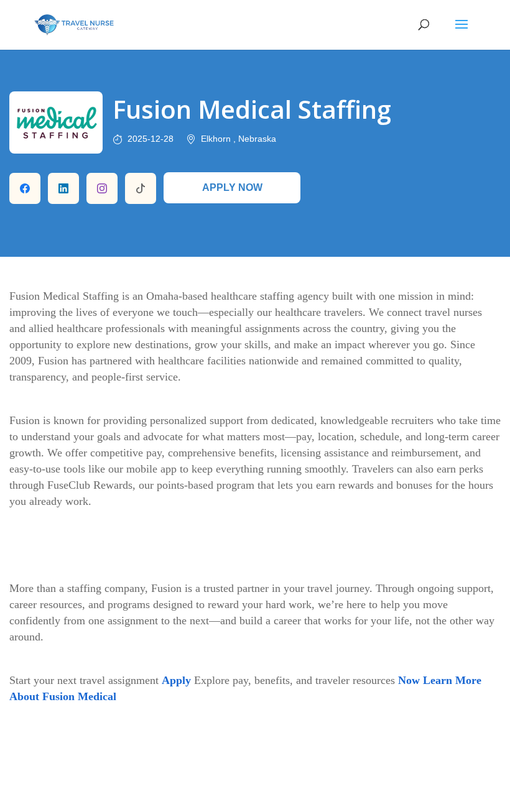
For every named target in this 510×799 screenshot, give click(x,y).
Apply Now (232, 187)
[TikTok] (140, 188)
